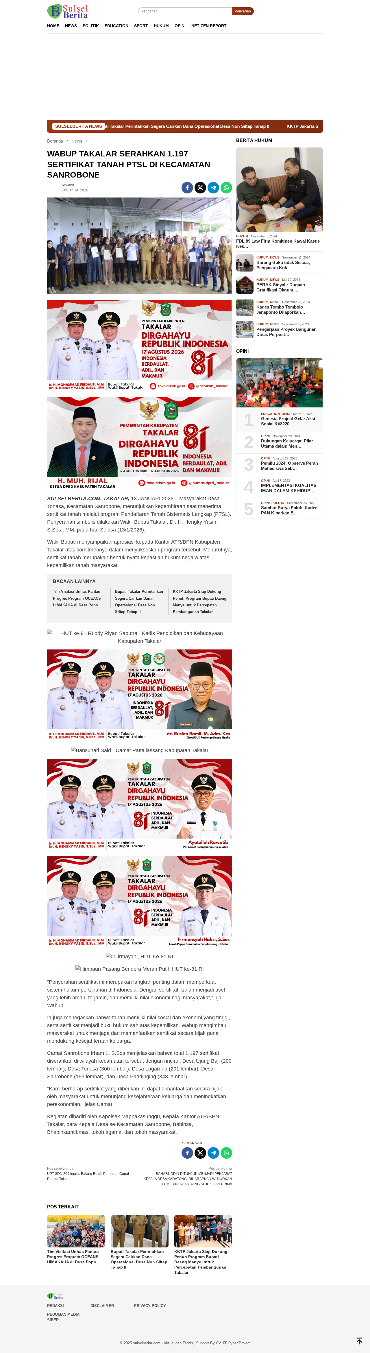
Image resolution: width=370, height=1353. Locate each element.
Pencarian (243, 11)
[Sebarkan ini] (187, 187)
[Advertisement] (185, 76)
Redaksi (55, 1306)
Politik (277, 503)
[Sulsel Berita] (67, 11)
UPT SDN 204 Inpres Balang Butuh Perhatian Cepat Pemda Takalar (88, 1173)
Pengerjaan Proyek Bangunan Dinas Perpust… (286, 332)
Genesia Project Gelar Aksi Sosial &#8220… (288, 421)
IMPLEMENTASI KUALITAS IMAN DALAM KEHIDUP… (289, 488)
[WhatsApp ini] (226, 187)
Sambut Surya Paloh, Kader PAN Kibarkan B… (289, 510)
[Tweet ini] (200, 187)
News (274, 257)
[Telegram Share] (213, 187)
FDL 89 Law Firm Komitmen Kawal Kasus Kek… (278, 244)
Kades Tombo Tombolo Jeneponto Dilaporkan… (280, 309)
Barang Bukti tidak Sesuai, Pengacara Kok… (283, 265)
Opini (286, 414)
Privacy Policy (150, 1306)
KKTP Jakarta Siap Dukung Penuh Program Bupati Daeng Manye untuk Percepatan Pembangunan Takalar (200, 1262)
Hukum (242, 236)
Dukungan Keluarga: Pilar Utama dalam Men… (287, 444)
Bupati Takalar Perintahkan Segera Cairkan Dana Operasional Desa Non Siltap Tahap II (116, 126)
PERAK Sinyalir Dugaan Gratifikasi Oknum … (280, 287)
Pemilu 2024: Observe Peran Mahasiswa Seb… (289, 466)
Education (270, 414)
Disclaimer (102, 1306)
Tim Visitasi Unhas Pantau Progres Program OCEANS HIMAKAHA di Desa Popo (77, 598)
